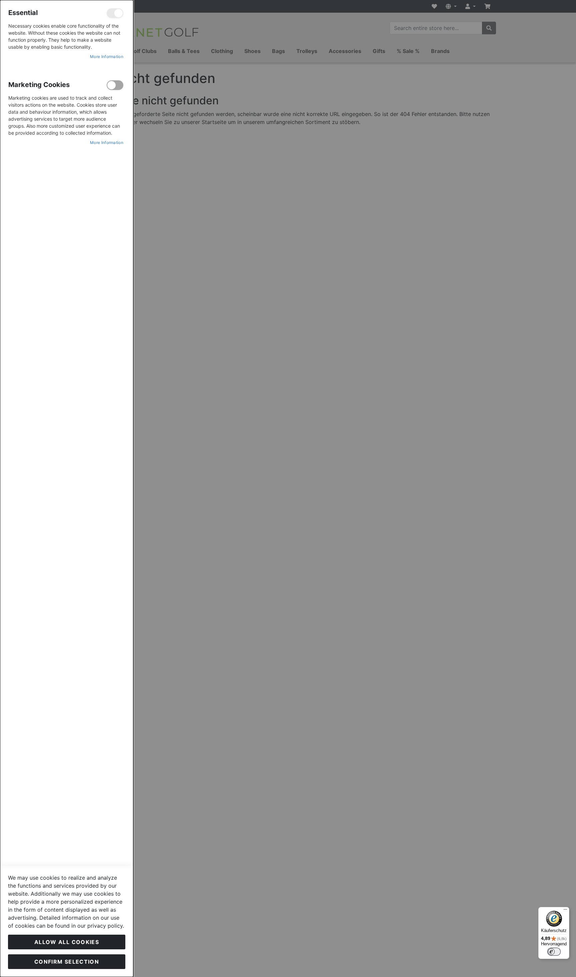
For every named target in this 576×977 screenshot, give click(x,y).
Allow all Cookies (66, 942)
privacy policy (105, 925)
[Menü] (565, 911)
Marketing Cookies (115, 85)
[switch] (554, 952)
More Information (106, 56)
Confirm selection (66, 961)
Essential (115, 13)
